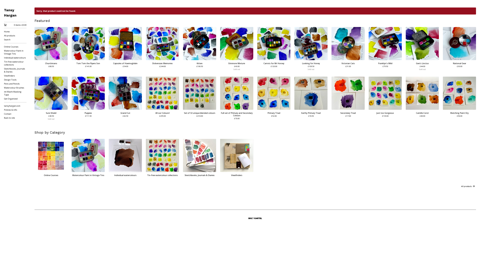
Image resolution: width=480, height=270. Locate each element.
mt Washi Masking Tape (12, 93)
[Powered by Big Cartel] (255, 218)
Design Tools (10, 79)
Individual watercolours (15, 57)
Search (7, 39)
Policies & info (10, 109)
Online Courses (11, 46)
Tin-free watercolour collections (14, 63)
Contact (7, 113)
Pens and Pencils (12, 83)
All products (9, 35)
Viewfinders (9, 75)
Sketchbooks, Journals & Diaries (14, 70)
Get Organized (11, 98)
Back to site (9, 117)
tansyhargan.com (12, 105)
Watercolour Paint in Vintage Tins (13, 52)
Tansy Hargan (10, 12)
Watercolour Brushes (14, 87)
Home (7, 31)
